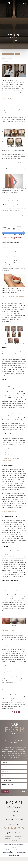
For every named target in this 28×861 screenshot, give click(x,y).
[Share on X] (12, 712)
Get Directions (14, 811)
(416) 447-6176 (21, 791)
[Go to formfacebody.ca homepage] (8, 3)
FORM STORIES (7, 836)
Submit (4, 791)
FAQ (20, 838)
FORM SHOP (14, 840)
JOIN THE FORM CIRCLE (20, 836)
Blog (7, 45)
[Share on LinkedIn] (16, 712)
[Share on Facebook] (14, 712)
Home (4, 45)
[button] (22, 3)
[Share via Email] (19, 712)
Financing (7, 838)
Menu (24, 3)
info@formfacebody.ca (14, 824)
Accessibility (14, 847)
